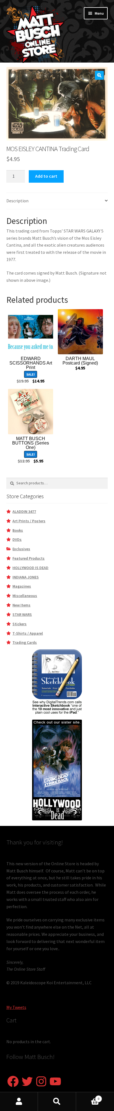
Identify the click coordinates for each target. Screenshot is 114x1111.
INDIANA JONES (25, 577)
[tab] (57, 201)
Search (57, 1101)
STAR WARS (22, 614)
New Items (21, 605)
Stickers (19, 623)
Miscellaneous (24, 595)
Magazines (21, 586)
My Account (19, 1101)
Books (17, 530)
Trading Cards (24, 642)
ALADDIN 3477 (24, 511)
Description (17, 200)
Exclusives (21, 548)
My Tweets (16, 1007)
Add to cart (46, 176)
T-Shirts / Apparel (27, 633)
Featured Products (28, 558)
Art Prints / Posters (28, 520)
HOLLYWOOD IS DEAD (30, 567)
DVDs (17, 539)
